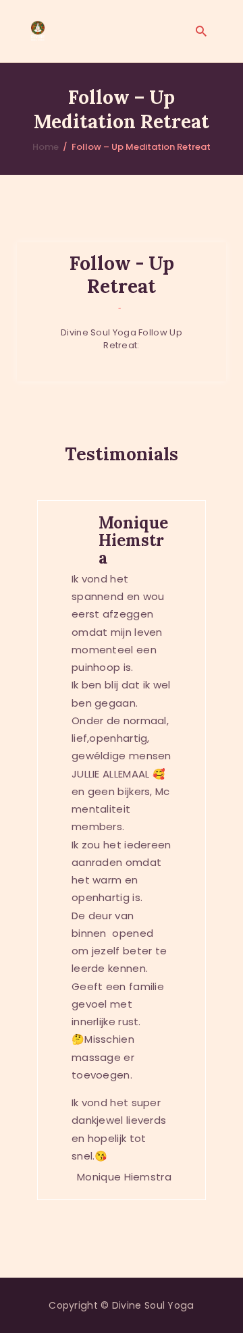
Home (45, 146)
